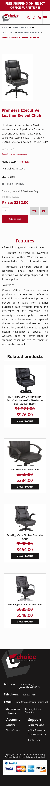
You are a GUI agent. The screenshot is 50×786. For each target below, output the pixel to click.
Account (10, 724)
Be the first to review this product (14, 154)
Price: (7, 202)
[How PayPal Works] (25, 767)
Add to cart (15, 218)
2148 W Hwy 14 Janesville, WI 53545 (29, 686)
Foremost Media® (36, 757)
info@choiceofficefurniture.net (32, 701)
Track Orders (13, 730)
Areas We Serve (36, 724)
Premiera (24, 161)
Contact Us (34, 739)
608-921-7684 (30, 694)
